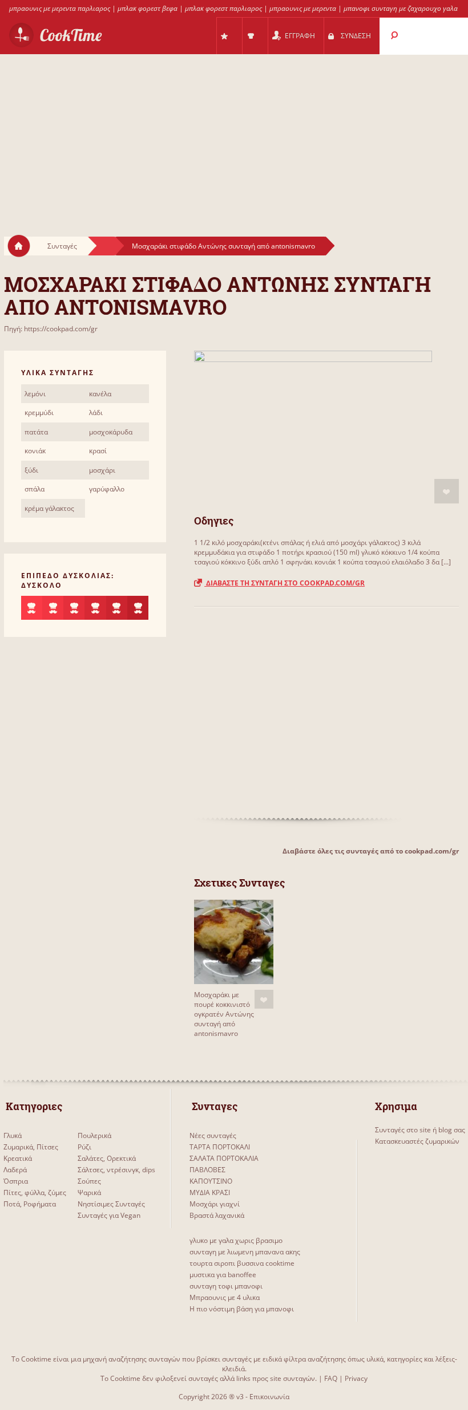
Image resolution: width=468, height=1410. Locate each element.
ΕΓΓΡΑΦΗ (300, 35)
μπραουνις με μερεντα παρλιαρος (59, 8)
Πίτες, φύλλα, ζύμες (34, 1192)
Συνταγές (62, 246)
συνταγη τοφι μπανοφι (226, 1286)
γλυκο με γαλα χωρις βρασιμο (236, 1240)
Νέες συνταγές (212, 1135)
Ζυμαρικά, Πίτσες (30, 1147)
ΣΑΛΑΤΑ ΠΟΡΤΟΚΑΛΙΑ (224, 1158)
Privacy (356, 1378)
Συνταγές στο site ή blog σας (420, 1130)
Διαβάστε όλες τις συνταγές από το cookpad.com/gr (371, 851)
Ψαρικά (89, 1192)
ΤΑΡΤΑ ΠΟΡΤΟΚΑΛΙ (219, 1147)
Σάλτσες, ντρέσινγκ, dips (116, 1170)
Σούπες (89, 1181)
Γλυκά (12, 1135)
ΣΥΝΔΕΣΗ (356, 35)
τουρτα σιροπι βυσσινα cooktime (241, 1263)
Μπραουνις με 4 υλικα (224, 1297)
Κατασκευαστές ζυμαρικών (417, 1141)
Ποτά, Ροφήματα (29, 1204)
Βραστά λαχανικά (216, 1215)
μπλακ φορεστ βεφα (147, 8)
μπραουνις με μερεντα (302, 8)
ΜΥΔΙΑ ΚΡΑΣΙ (209, 1192)
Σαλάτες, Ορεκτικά (107, 1158)
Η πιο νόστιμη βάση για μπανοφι (241, 1309)
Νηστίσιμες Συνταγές (111, 1204)
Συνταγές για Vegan (109, 1215)
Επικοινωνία (269, 1396)
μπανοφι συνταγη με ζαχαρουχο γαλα (401, 8)
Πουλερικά (94, 1135)
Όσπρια (15, 1181)
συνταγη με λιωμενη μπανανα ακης (244, 1252)
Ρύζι (84, 1147)
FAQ (330, 1378)
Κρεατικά (17, 1158)
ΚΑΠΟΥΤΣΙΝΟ (210, 1181)
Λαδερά (15, 1170)
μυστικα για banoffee (222, 1274)
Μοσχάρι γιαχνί (214, 1204)
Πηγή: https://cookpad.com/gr (51, 329)
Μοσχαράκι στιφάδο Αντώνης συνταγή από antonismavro (223, 246)
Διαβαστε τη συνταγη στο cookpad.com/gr (284, 583)
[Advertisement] (234, 134)
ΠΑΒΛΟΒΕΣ (207, 1170)
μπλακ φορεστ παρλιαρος (223, 8)
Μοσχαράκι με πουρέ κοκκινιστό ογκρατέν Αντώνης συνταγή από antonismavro (224, 1014)
